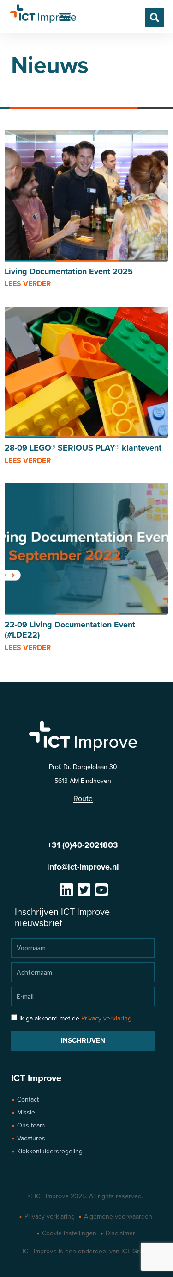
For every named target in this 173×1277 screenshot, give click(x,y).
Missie (26, 1112)
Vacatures (31, 1138)
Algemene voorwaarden (118, 1217)
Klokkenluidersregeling (50, 1151)
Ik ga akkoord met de (75, 1018)
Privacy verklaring (106, 1018)
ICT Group (135, 1251)
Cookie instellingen (69, 1233)
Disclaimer (120, 1233)
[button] (65, 16)
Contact (28, 1099)
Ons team (31, 1125)
